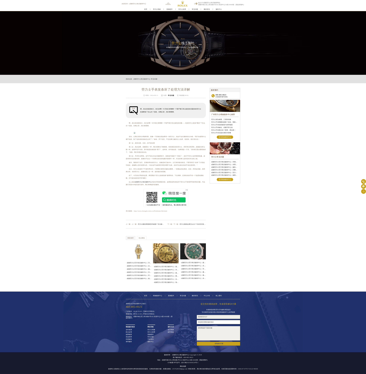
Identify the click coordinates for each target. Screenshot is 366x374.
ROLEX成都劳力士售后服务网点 (209, 2)
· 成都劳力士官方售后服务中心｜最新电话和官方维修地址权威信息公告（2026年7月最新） (193, 262)
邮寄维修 (171, 332)
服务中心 (219, 9)
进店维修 (171, 329)
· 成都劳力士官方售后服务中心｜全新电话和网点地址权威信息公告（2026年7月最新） (193, 265)
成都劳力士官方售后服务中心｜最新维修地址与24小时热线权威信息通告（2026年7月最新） (225, 175)
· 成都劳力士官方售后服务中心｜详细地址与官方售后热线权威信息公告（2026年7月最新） (138, 263)
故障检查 (129, 334)
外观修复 (129, 339)
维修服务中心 (157, 295)
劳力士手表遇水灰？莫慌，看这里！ (223, 130)
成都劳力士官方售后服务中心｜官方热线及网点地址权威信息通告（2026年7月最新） (225, 172)
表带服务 (129, 341)
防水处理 (129, 332)
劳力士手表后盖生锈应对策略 (221, 133)
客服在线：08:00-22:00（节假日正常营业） (141, 314)
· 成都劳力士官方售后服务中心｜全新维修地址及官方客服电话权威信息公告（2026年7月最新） (166, 279)
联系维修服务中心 (225, 137)
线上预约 (219, 295)
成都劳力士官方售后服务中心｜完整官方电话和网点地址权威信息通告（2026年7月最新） (225, 170)
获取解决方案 (219, 343)
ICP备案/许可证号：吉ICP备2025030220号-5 (183, 362)
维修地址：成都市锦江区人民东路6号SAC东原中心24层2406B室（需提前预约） (149, 317)
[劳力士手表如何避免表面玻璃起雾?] (138, 251)
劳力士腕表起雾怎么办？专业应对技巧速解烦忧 (196, 224)
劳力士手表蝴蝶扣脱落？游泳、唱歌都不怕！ (225, 122)
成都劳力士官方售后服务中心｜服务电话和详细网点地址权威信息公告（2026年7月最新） (225, 167)
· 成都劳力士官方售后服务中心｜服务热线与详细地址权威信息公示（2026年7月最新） (193, 272)
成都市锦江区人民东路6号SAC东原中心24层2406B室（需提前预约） (221, 4)
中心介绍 (207, 295)
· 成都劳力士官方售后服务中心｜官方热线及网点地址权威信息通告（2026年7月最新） (138, 275)
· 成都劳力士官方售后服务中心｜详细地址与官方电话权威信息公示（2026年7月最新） (193, 269)
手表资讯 (151, 339)
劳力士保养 (182, 9)
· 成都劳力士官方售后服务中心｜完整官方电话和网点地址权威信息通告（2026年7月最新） (138, 272)
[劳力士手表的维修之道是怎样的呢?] (166, 253)
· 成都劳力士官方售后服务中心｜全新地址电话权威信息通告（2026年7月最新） (193, 278)
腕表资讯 (207, 9)
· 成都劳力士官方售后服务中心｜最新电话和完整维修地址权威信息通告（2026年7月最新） (193, 275)
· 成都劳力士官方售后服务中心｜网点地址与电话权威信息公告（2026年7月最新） (166, 276)
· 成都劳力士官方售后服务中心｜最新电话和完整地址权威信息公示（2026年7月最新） (166, 273)
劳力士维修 (157, 9)
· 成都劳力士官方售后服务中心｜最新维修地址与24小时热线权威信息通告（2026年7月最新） (138, 278)
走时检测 (129, 329)
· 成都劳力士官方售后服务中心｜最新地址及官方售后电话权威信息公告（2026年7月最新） (166, 266)
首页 (145, 9)
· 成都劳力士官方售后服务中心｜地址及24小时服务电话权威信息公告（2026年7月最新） (166, 282)
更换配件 (170, 9)
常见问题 (195, 9)
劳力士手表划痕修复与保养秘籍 (222, 125)
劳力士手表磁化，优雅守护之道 (222, 127)
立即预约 (183, 191)
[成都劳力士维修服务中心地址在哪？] (193, 251)
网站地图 (183, 366)
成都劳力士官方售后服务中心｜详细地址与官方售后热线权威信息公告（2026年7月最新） (225, 162)
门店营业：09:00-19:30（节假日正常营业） (141, 311)
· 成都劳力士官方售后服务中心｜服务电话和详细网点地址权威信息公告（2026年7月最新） (138, 269)
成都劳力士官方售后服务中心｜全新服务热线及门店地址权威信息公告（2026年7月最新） (225, 164)
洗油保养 (129, 337)
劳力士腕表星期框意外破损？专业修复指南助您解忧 (155, 224)
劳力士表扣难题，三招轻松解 (221, 119)
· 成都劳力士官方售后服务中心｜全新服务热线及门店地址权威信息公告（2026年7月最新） (138, 266)
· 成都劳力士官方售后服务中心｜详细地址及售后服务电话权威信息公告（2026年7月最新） (166, 269)
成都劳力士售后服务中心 (141, 79)
